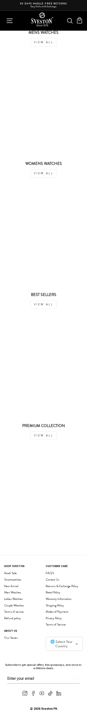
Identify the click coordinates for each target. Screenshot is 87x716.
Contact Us (52, 579)
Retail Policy (53, 592)
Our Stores (11, 637)
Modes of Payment (57, 611)
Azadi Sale (10, 573)
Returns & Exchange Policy (62, 586)
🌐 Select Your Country (61, 644)
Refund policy (12, 618)
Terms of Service (56, 624)
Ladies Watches (13, 599)
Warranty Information (59, 599)
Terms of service (14, 611)
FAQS (50, 573)
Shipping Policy (55, 605)
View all (43, 42)
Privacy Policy (54, 618)
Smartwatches (12, 579)
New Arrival (11, 586)
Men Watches (12, 592)
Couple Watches (14, 605)
